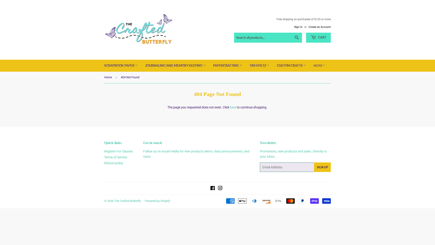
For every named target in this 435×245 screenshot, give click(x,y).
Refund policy (113, 163)
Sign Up (322, 167)
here (233, 107)
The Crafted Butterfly (127, 201)
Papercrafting (226, 65)
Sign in (298, 27)
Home (108, 77)
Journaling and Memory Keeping (174, 65)
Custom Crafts (290, 65)
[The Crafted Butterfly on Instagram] (220, 189)
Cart (321, 37)
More (318, 65)
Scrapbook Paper (119, 65)
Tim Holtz (258, 65)
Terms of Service (115, 157)
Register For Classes (118, 151)
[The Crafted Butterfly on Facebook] (212, 189)
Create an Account (320, 27)
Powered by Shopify (157, 201)
